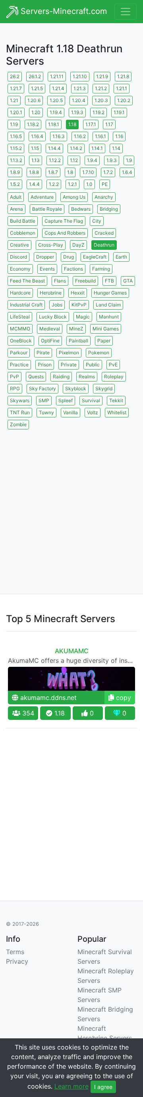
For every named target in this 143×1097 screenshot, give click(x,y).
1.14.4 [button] (54, 148)
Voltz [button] (92, 412)
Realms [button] (87, 377)
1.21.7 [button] (16, 88)
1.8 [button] (70, 172)
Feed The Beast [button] (27, 281)
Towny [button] (46, 412)
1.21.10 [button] (80, 76)
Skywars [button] (19, 400)
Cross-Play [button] (50, 245)
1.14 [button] (116, 148)
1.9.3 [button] (111, 160)
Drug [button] (68, 257)
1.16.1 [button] (100, 136)
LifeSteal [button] (20, 317)
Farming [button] (101, 269)
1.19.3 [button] (77, 112)
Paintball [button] (78, 341)
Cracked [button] (104, 233)
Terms (15, 952)
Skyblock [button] (75, 388)
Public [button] (93, 365)
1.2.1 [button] (72, 184)
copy (122, 698)
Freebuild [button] (85, 281)
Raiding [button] (61, 377)
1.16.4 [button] (37, 136)
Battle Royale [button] (47, 209)
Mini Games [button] (106, 329)
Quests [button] (36, 377)
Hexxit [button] (78, 293)
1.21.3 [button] (79, 88)
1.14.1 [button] (97, 148)
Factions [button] (73, 269)
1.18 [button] (72, 124)
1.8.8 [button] (34, 172)
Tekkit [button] (116, 400)
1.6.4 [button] (127, 172)
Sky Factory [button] (42, 388)
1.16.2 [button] (80, 136)
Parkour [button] (18, 353)
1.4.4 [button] (34, 184)
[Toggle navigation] (125, 12)
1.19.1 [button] (119, 112)
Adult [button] (15, 197)
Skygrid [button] (103, 388)
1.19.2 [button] (98, 112)
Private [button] (69, 365)
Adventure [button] (42, 197)
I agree (103, 1086)
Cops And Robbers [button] (64, 233)
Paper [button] (103, 341)
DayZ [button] (78, 245)
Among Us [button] (74, 197)
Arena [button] (16, 209)
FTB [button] (109, 281)
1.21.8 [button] (123, 76)
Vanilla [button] (70, 412)
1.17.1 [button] (90, 124)
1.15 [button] (35, 148)
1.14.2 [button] (76, 148)
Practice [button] (19, 365)
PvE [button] (113, 365)
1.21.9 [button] (102, 76)
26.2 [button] (14, 76)
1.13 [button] (35, 160)
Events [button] (47, 269)
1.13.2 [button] (16, 160)
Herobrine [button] (51, 293)
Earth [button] (121, 257)
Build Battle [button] (22, 221)
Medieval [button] (49, 329)
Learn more (71, 1086)
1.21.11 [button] (57, 76)
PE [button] (105, 184)
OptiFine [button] (50, 341)
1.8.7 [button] (53, 172)
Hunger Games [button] (110, 293)
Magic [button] (83, 317)
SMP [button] (44, 400)
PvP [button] (14, 377)
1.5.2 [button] (15, 184)
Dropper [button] (45, 257)
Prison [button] (45, 365)
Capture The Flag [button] (63, 221)
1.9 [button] (129, 160)
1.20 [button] (36, 112)
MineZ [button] (76, 329)
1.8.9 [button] (15, 172)
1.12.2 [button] (55, 160)
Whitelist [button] (116, 412)
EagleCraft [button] (94, 257)
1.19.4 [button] (56, 112)
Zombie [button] (18, 424)
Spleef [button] (65, 400)
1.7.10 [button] (88, 172)
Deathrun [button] (104, 245)
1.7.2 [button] (108, 172)
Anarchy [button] (104, 197)
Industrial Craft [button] (26, 305)
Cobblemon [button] (22, 233)
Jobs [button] (57, 305)
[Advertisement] (71, 503)
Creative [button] (19, 245)
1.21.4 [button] (58, 88)
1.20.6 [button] (34, 100)
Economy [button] (20, 269)
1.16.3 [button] (58, 136)
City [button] (96, 221)
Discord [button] (18, 257)
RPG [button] (15, 388)
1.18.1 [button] (53, 124)
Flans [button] (60, 281)
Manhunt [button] (109, 317)
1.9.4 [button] (92, 160)
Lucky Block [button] (53, 317)
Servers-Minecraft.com (62, 11)
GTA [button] (128, 281)
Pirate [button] (43, 353)
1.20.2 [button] (123, 100)
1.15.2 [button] (16, 148)
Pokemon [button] (98, 353)
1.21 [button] (14, 100)
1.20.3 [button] (101, 100)
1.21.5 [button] (37, 88)
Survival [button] (91, 400)
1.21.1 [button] (121, 88)
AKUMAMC (72, 651)
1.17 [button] (109, 124)
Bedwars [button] (81, 209)
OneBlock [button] (21, 341)
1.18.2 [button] (33, 124)
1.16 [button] (119, 136)
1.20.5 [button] (56, 100)
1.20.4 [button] (78, 100)
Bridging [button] (109, 209)
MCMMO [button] (20, 329)
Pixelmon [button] (69, 353)
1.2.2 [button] (54, 184)
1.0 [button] (89, 184)
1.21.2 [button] (101, 88)
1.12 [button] (74, 160)
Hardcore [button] (20, 293)
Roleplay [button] (114, 377)
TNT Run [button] (20, 412)
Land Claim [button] (108, 305)
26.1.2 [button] (35, 76)
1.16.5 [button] (16, 136)
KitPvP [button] (79, 305)
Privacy (17, 961)
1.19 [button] (14, 124)
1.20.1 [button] (16, 112)
